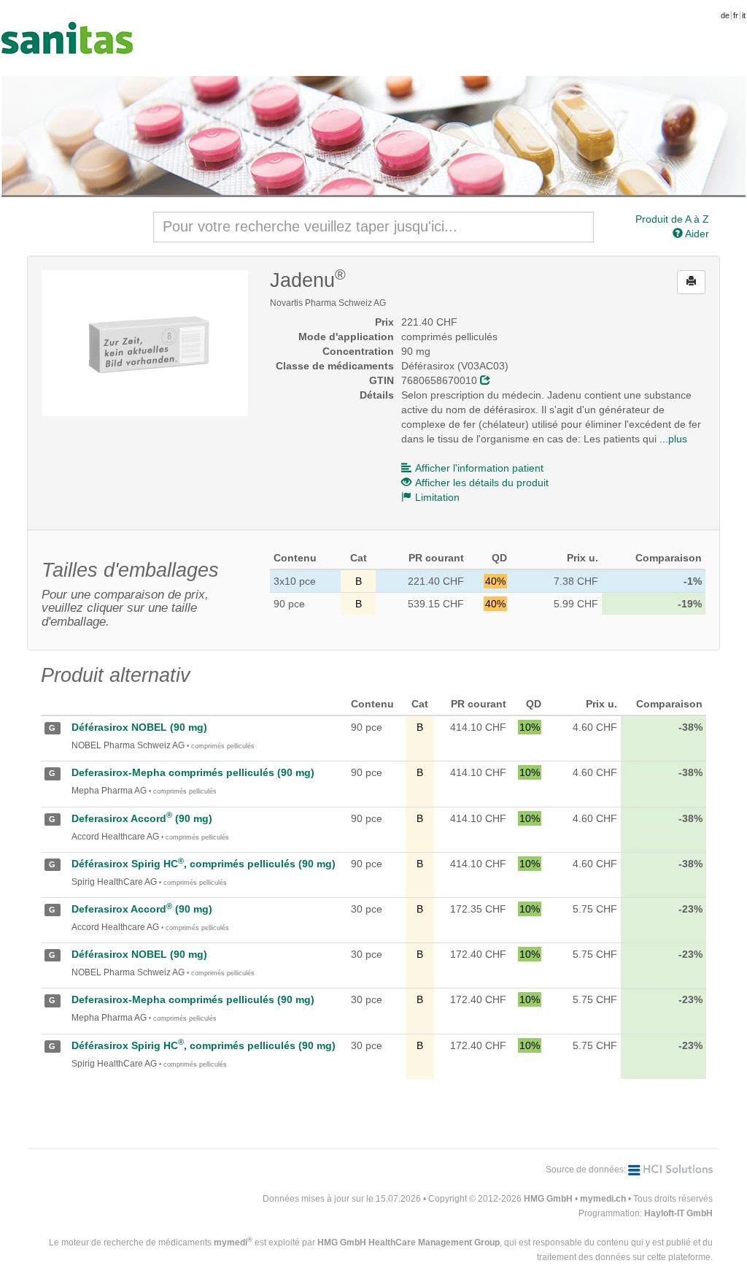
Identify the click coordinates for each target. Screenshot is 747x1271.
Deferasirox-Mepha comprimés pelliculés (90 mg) (192, 772)
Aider (696, 233)
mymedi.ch (603, 1199)
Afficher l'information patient (479, 468)
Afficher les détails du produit (482, 482)
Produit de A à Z (672, 219)
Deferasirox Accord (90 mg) (141, 818)
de (725, 15)
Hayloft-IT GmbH (678, 1213)
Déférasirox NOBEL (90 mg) (139, 727)
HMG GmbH (548, 1199)
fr (735, 15)
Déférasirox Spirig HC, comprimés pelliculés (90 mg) (203, 863)
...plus (673, 439)
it (744, 15)
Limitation (437, 497)
